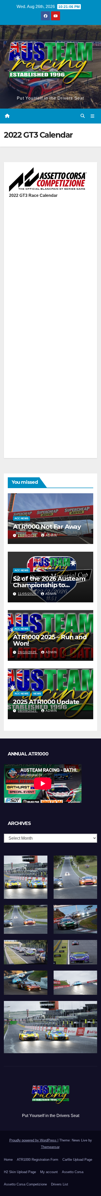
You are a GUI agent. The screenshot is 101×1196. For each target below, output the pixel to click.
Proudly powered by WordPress (33, 1140)
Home (8, 1160)
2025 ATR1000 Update (46, 702)
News (37, 693)
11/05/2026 (27, 594)
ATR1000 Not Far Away (47, 526)
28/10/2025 (28, 652)
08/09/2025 (28, 711)
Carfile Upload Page (77, 1160)
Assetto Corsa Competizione (25, 1184)
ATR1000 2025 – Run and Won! (50, 640)
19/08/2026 (28, 535)
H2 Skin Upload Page (20, 1172)
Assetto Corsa (72, 1172)
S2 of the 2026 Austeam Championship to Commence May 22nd (49, 585)
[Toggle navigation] (92, 116)
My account (49, 1172)
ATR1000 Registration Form (37, 1160)
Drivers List (59, 1184)
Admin (51, 535)
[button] (83, 116)
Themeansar (50, 1147)
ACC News (21, 518)
